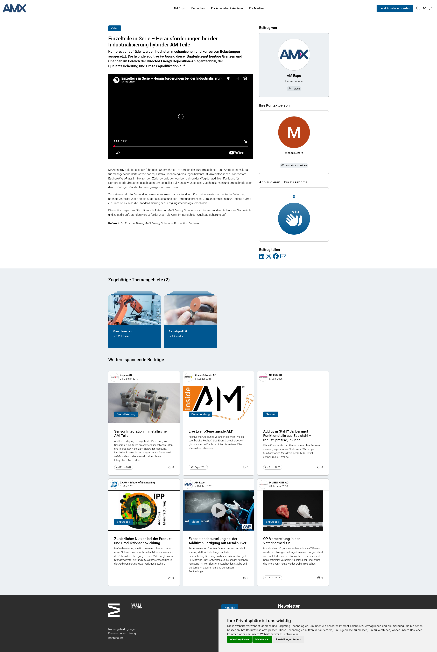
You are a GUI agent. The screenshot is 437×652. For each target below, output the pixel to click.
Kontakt (229, 607)
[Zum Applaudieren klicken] (294, 219)
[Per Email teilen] (283, 256)
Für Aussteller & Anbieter (227, 8)
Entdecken (198, 8)
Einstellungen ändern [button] (288, 639)
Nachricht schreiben (296, 165)
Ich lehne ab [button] (262, 639)
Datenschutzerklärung (122, 633)
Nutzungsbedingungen (122, 629)
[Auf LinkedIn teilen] (261, 256)
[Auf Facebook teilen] (276, 256)
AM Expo (179, 8)
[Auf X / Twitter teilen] (269, 256)
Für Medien (256, 8)
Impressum (115, 638)
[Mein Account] (431, 8)
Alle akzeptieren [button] (239, 639)
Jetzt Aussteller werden (395, 8)
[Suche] (417, 8)
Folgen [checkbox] (296, 88)
